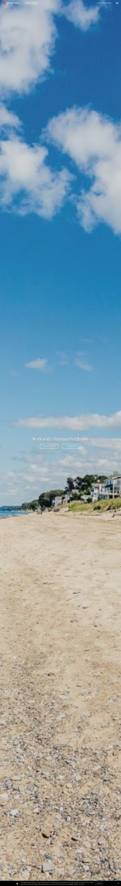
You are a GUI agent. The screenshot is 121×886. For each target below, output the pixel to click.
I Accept (99, 883)
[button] (118, 883)
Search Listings (49, 446)
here (83, 884)
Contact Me (71, 446)
